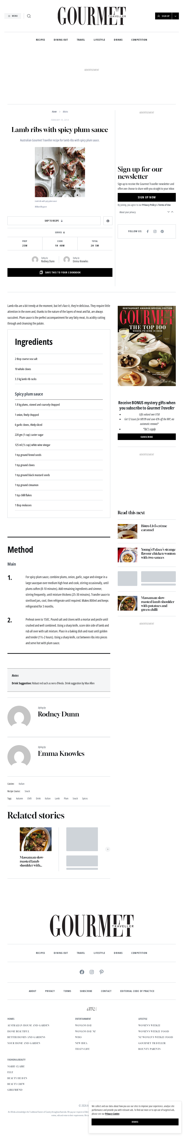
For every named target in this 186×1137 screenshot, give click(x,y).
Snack (75, 798)
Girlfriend (15, 1090)
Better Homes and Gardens (26, 1037)
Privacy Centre (112, 1113)
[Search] (29, 16)
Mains (65, 111)
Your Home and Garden (23, 1043)
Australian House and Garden (28, 1025)
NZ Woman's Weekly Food (155, 1037)
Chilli (29, 798)
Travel (81, 39)
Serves (58, 232)
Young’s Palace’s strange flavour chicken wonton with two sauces (158, 553)
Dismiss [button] (135, 1121)
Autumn (19, 798)
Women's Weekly (149, 1025)
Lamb (57, 798)
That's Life (82, 1049)
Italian (47, 798)
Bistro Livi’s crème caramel (154, 528)
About (33, 991)
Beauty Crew (16, 1084)
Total (95, 241)
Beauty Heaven (17, 1078)
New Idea (81, 1043)
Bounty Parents (149, 1049)
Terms (67, 991)
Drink (38, 798)
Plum (66, 798)
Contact (106, 991)
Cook (60, 241)
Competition (139, 39)
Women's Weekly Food (153, 1031)
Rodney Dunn (47, 261)
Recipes (40, 39)
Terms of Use (164, 205)
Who (78, 1037)
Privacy (50, 991)
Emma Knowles (80, 261)
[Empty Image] (127, 578)
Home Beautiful (18, 1031)
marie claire (16, 1066)
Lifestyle (99, 39)
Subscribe (86, 991)
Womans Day (83, 1025)
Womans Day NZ (85, 1031)
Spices (85, 798)
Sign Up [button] (166, 16)
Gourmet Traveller (151, 1043)
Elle (10, 1072)
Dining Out (61, 39)
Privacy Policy (149, 205)
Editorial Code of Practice (137, 991)
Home (54, 111)
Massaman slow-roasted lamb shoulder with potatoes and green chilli (34, 861)
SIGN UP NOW (147, 197)
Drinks (118, 39)
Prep (24, 241)
